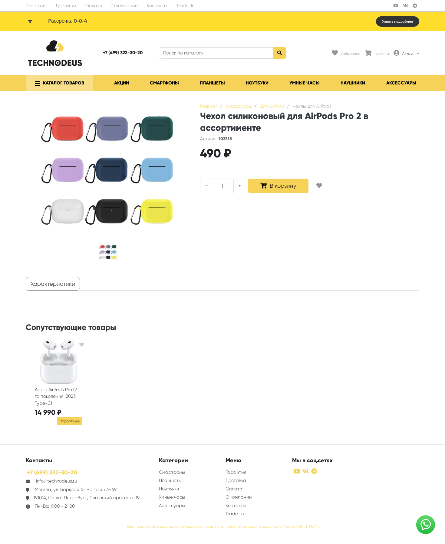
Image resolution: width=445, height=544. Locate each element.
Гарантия (36, 5)
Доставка (66, 5)
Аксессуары (401, 83)
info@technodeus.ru (56, 481)
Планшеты (212, 83)
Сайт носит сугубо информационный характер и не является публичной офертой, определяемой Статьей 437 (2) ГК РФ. (223, 527)
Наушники (353, 83)
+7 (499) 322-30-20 (123, 52)
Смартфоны (164, 83)
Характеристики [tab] (53, 284)
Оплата (93, 5)
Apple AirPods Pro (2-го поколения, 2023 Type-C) (57, 396)
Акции (121, 83)
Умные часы (304, 83)
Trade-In (185, 5)
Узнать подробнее (397, 21)
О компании (124, 5)
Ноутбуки (257, 83)
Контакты (157, 5)
